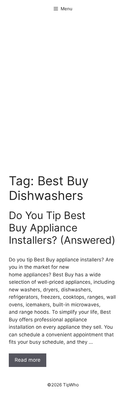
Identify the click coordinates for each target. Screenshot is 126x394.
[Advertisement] (63, 104)
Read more (27, 360)
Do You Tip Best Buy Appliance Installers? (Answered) (62, 227)
